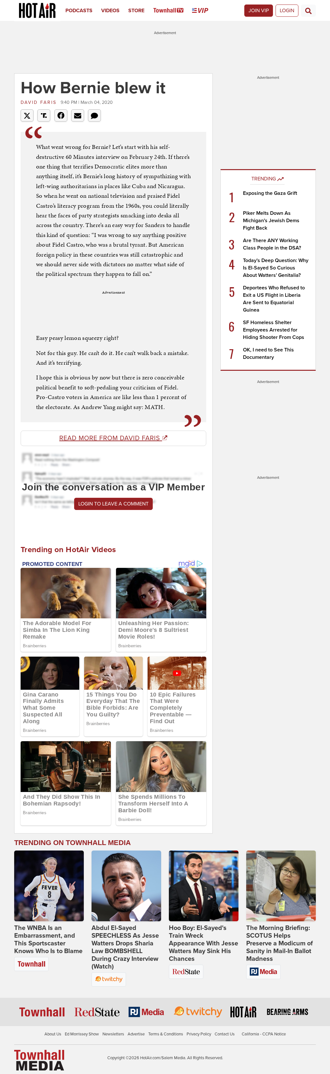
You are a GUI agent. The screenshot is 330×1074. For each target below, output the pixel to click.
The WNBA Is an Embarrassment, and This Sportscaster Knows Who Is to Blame (48, 939)
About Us (52, 1034)
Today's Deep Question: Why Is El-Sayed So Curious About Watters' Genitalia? (275, 267)
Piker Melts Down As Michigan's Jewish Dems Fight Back (271, 220)
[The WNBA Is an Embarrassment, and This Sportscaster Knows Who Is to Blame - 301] (49, 886)
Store (136, 10)
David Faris (40, 102)
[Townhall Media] (39, 1059)
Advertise (136, 1034)
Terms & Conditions (165, 1034)
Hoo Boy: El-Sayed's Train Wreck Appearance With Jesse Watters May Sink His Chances (203, 943)
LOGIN (287, 10)
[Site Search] (308, 11)
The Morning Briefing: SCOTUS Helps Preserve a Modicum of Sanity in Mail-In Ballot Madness (279, 943)
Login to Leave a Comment (113, 504)
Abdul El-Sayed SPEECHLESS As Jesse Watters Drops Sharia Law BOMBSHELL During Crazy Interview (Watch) (125, 947)
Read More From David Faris (110, 438)
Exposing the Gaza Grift (270, 193)
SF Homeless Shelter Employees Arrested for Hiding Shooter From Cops (273, 330)
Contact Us (225, 1034)
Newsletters (113, 1034)
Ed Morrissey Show (82, 1034)
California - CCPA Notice (264, 1034)
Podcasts (78, 10)
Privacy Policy (199, 1034)
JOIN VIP (258, 10)
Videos (110, 10)
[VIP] (204, 10)
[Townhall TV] (172, 10)
